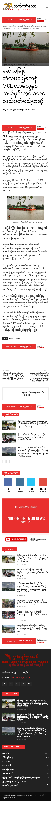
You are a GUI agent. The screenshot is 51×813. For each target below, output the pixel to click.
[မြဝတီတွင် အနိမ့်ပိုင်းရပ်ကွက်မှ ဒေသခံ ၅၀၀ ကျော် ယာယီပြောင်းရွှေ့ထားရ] (8, 615)
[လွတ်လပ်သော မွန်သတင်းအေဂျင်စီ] (12, 393)
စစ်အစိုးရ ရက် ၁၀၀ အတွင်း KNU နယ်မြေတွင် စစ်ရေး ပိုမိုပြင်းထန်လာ (32, 601)
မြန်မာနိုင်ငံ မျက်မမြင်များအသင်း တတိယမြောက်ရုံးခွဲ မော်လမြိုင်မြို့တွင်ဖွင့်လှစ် (13, 375)
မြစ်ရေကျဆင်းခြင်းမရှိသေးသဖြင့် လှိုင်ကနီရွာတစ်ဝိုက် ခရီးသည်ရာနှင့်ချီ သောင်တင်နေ (33, 424)
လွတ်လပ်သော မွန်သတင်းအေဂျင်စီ (14, 109)
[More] (30, 118)
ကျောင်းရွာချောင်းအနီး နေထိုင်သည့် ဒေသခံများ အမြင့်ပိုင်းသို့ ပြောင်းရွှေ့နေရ (32, 629)
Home (4, 27)
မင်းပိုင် (11, 338)
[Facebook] (4, 359)
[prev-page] (4, 461)
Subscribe (42, 479)
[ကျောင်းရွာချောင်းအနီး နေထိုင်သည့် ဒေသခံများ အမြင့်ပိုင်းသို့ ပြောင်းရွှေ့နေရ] (8, 629)
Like (8, 479)
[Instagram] (11, 684)
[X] (10, 359)
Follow (20, 479)
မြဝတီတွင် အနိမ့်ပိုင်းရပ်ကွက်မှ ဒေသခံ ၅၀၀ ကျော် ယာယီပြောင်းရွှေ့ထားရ (32, 615)
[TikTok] (17, 684)
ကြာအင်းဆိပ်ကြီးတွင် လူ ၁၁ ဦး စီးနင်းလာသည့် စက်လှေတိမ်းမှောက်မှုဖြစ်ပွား (31, 437)
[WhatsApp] (22, 359)
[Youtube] (29, 684)
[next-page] (8, 461)
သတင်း (12, 27)
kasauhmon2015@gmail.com (21, 678)
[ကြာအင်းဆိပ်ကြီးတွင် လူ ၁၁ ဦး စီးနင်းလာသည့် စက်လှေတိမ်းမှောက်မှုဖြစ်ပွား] (9, 438)
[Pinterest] (16, 359)
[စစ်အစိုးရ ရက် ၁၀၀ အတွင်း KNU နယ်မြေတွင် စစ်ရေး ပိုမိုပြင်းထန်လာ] (8, 603)
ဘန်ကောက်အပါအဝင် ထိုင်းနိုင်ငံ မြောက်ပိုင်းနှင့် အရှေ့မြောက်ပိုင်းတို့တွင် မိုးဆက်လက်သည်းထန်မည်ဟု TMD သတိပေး (33, 452)
